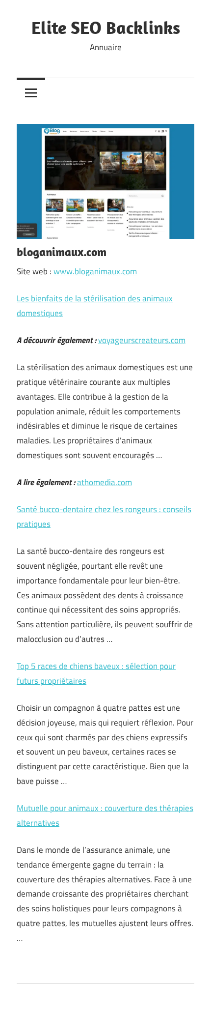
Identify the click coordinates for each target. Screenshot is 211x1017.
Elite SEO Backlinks (105, 27)
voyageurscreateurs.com (141, 340)
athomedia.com (104, 482)
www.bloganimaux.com (95, 271)
